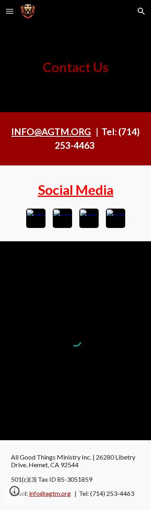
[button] (9, 11)
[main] (76, 67)
